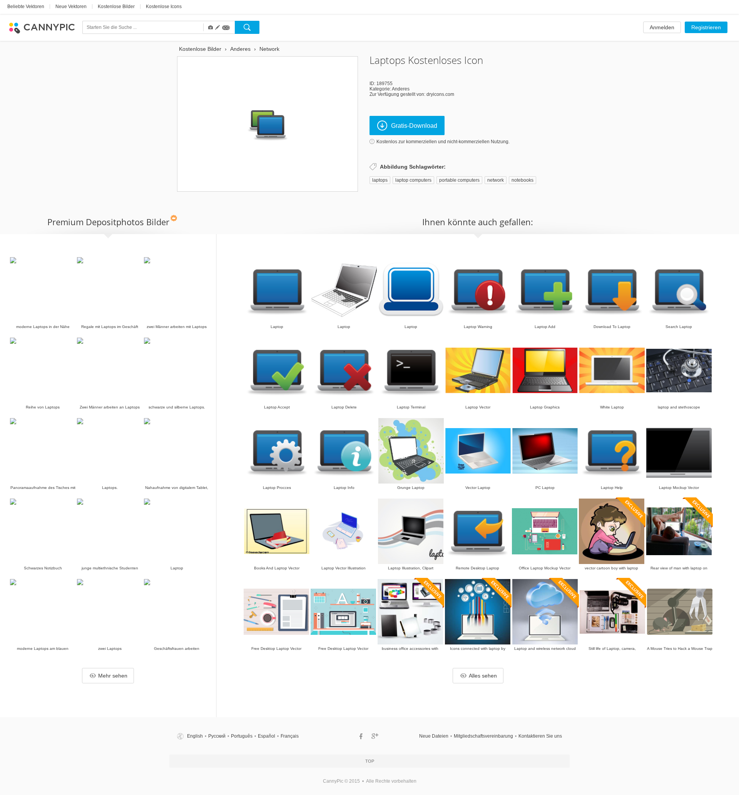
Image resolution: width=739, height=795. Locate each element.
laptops (380, 180)
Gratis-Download (414, 125)
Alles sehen (483, 676)
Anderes (401, 89)
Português (241, 736)
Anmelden (662, 27)
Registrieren (706, 27)
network (495, 180)
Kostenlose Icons (164, 6)
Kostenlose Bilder (116, 6)
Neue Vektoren (71, 6)
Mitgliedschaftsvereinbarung (483, 736)
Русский (217, 736)
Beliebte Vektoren (25, 6)
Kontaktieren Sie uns (540, 736)
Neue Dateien (433, 736)
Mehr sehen (112, 676)
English (195, 736)
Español (266, 736)
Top (369, 761)
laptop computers (413, 180)
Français (290, 736)
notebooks (522, 180)
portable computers (459, 180)
